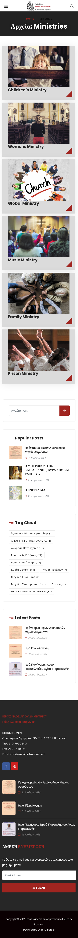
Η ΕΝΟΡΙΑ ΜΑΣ (36, 490)
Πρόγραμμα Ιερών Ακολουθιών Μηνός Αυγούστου (45, 450)
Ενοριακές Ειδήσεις (26, 555)
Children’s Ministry (27, 90)
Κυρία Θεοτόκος (24, 569)
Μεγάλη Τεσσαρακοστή (28, 584)
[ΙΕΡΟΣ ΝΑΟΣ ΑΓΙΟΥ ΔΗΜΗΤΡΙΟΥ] (39, 6)
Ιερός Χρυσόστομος (26, 562)
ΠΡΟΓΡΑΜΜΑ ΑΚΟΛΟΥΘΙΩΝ (31, 591)
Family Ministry (23, 317)
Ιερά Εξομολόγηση (36, 648)
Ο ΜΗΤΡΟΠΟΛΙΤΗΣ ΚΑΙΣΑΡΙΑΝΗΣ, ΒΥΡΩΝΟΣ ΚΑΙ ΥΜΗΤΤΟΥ (47, 470)
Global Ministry (23, 203)
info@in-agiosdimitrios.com (27, 754)
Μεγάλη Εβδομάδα (25, 577)
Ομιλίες (59, 584)
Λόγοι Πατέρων (55, 569)
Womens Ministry (26, 146)
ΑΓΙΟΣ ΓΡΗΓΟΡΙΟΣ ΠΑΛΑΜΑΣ (31, 540)
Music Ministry (22, 260)
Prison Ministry (23, 373)
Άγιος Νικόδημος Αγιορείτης (31, 533)
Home (30, 18)
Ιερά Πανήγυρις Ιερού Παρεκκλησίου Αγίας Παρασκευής (47, 667)
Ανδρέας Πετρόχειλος (27, 548)
